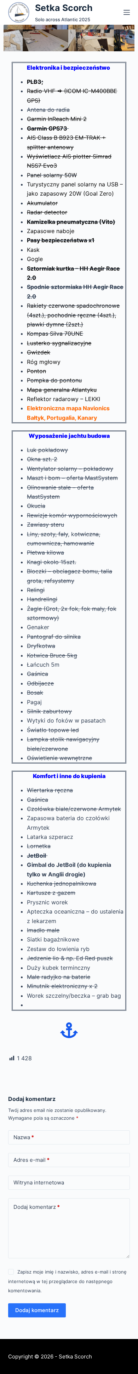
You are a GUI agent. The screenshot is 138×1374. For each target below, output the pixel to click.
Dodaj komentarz (36, 1207)
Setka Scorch (64, 7)
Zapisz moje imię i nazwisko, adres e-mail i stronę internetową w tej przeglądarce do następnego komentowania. (67, 1281)
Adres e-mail (31, 1159)
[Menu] (126, 12)
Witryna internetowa (38, 1182)
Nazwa (23, 1137)
